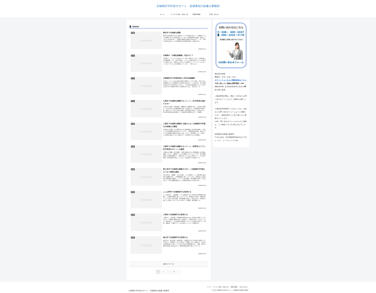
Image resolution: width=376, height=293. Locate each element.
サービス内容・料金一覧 (220, 287)
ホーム (209, 287)
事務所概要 (233, 287)
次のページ (168, 264)
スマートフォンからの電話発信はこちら (230, 80)
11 (174, 271)
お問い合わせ (243, 287)
